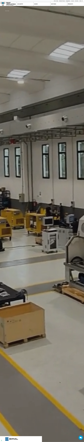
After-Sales (56, 0)
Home (6, 10)
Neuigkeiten (68, 0)
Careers (72, 0)
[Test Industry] (8, 4)
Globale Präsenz (62, 0)
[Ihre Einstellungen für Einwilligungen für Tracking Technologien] (1, 440)
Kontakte (76, 0)
